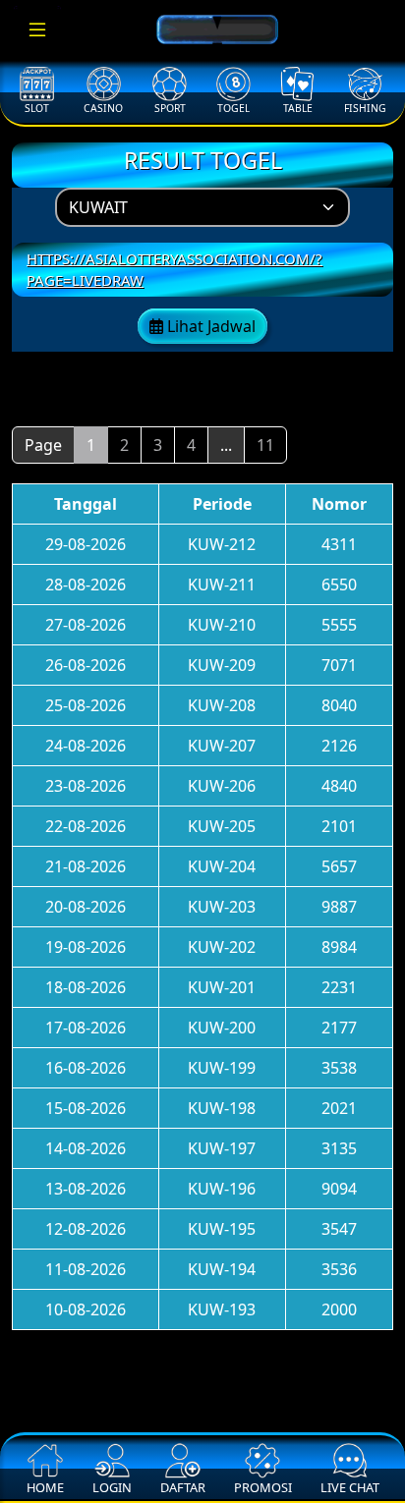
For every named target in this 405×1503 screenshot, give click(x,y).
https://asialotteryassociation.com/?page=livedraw (174, 270)
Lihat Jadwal (209, 326)
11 (265, 445)
